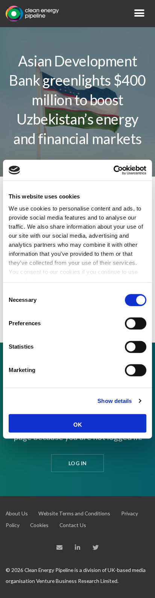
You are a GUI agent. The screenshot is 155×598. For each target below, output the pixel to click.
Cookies (39, 525)
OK (77, 424)
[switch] (135, 323)
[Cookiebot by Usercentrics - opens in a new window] (113, 170)
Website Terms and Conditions (74, 513)
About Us (17, 513)
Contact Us (72, 525)
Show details (114, 401)
